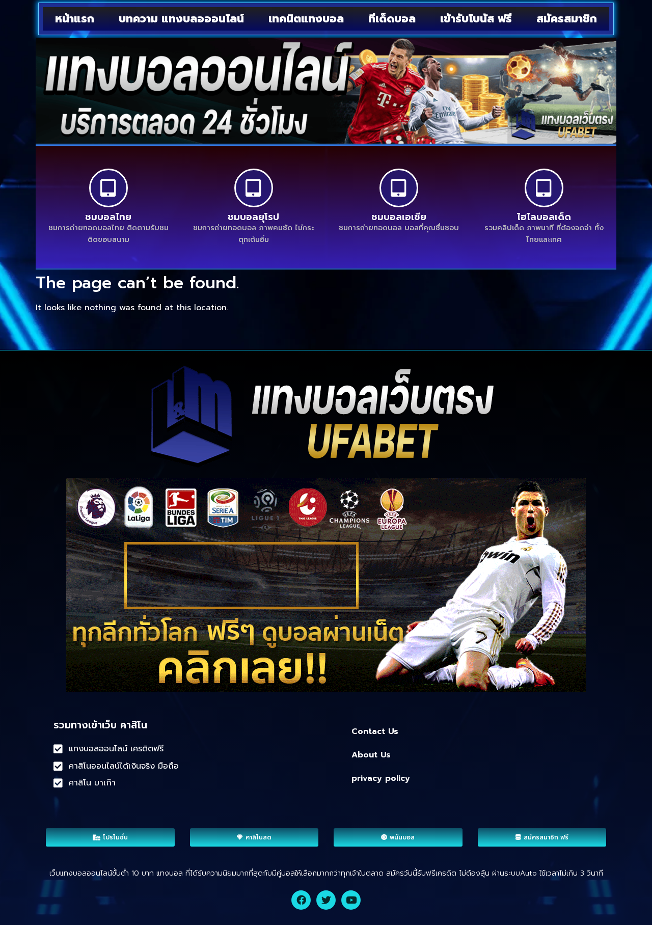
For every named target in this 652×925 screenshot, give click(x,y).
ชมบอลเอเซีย (398, 217)
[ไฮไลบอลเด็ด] (544, 188)
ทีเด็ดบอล (392, 19)
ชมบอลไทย (108, 217)
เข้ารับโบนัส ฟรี (476, 19)
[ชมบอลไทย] (108, 188)
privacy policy (380, 778)
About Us (371, 755)
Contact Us (374, 731)
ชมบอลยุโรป (253, 217)
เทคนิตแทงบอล (306, 19)
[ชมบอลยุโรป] (253, 188)
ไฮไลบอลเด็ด (544, 217)
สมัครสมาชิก (566, 19)
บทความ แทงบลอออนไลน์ (181, 19)
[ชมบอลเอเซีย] (398, 188)
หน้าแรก (74, 19)
